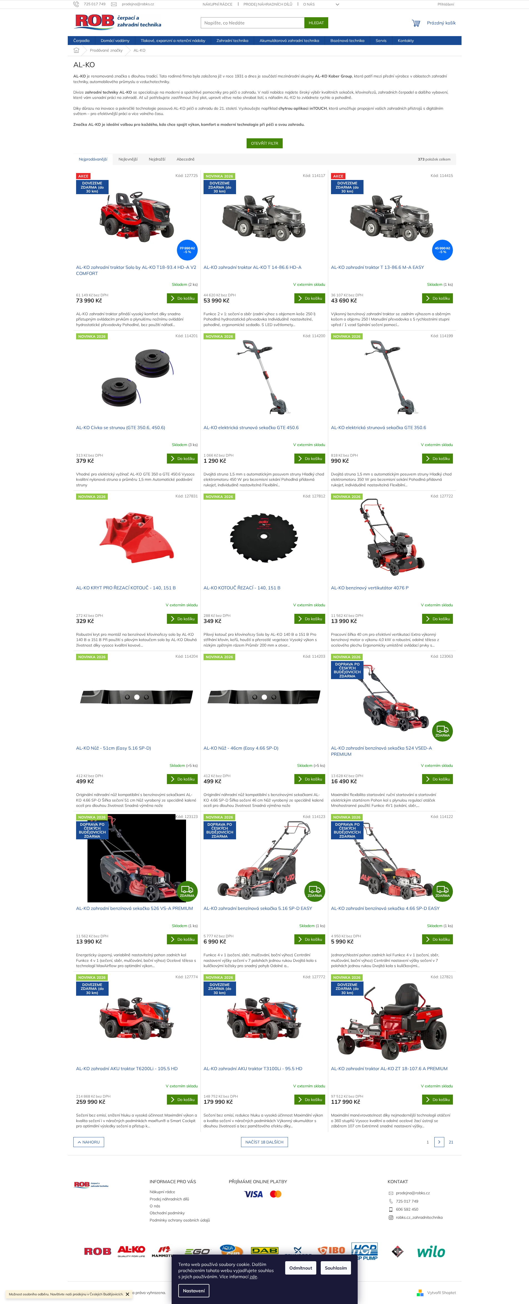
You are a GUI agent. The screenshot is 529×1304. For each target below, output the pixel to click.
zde (253, 1276)
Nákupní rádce (217, 4)
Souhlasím (336, 1268)
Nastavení (194, 1290)
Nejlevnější (128, 159)
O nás (309, 4)
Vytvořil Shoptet (441, 1292)
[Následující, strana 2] (439, 1142)
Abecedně (186, 159)
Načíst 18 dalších (264, 1142)
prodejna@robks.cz (413, 1192)
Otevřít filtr (264, 143)
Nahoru (91, 1142)
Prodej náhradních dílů (268, 4)
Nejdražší (157, 159)
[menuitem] (81, 40)
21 (451, 1142)
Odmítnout (300, 1268)
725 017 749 (407, 1201)
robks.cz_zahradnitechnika (419, 1217)
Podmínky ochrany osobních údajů (180, 1220)
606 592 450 (407, 1209)
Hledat (316, 22)
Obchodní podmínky (167, 1212)
